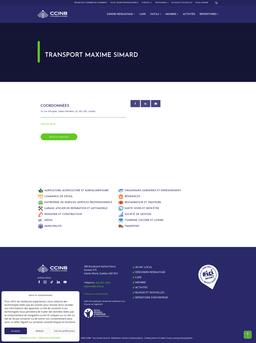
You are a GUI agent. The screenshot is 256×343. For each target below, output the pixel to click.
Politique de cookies (27, 337)
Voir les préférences (64, 330)
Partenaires (161, 3)
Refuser (40, 330)
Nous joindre (201, 3)
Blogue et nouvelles (182, 3)
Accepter (15, 330)
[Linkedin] (145, 103)
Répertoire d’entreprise (151, 298)
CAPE (142, 14)
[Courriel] (155, 103)
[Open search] (216, 2)
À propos (146, 3)
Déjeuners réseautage (150, 272)
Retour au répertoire (59, 136)
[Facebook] (135, 103)
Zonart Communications (132, 338)
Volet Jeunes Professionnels (124, 3)
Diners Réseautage (120, 14)
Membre (170, 14)
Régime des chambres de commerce (90, 3)
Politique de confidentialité (49, 337)
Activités (189, 14)
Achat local (143, 267)
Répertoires (208, 14)
